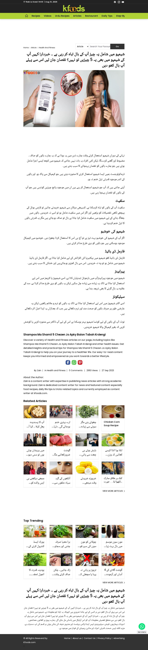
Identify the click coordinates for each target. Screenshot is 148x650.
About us (77, 638)
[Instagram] (119, 2)
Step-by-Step (123, 15)
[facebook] (114, 2)
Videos (47, 15)
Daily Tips (107, 15)
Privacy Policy (104, 638)
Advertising (119, 638)
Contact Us (89, 638)
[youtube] (122, 2)
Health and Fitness (56, 370)
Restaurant (91, 15)
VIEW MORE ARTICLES (112, 490)
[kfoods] (74, 8)
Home (67, 638)
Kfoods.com (29, 642)
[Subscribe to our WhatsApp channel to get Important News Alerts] (142, 626)
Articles (77, 15)
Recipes (36, 15)
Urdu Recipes (62, 15)
